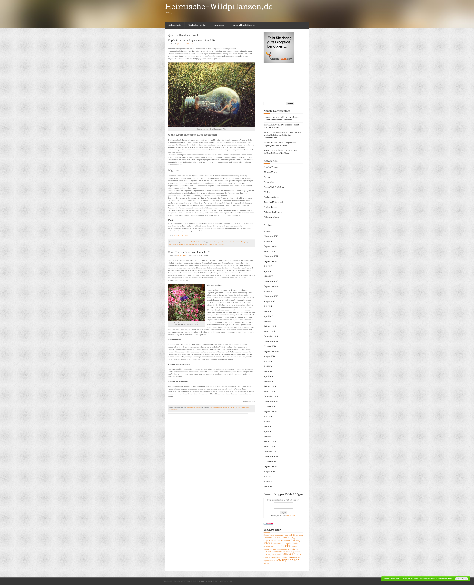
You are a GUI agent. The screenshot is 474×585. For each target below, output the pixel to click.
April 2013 (268, 432)
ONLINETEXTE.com (181, 236)
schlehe (266, 557)
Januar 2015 (269, 332)
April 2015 (268, 317)
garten (275, 543)
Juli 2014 (268, 362)
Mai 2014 (268, 372)
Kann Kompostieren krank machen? (189, 252)
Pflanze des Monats (273, 212)
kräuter (267, 551)
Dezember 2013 (271, 397)
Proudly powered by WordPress (176, 581)
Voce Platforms (225, 581)
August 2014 (269, 357)
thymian (284, 557)
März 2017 (268, 276)
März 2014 (268, 382)
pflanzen (288, 554)
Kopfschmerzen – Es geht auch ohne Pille (191, 41)
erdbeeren (286, 540)
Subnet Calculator (273, 143)
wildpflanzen (219, 244)
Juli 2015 (268, 307)
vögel (266, 561)
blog (293, 535)
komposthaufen (243, 407)
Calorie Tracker (272, 117)
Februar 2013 (270, 442)
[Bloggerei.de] (268, 523)
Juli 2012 (268, 477)
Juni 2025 (268, 232)
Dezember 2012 (271, 452)
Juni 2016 (268, 292)
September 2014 (271, 352)
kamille (266, 549)
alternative (213, 242)
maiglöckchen (285, 552)
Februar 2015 (270, 327)
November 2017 (271, 256)
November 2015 (271, 297)
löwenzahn (276, 552)
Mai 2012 (268, 487)
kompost (244, 242)
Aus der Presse (271, 167)
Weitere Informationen (445, 579)
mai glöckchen (295, 552)
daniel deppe (292, 538)
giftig (297, 543)
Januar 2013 (269, 447)
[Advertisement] (279, 81)
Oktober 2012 (270, 462)
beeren (288, 535)
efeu (272, 540)
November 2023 (271, 236)
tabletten (211, 244)
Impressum (219, 25)
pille (206, 244)
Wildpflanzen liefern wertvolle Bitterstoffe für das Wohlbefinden (282, 135)
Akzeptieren (461, 579)
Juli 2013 (268, 417)
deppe (267, 540)
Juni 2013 (268, 422)
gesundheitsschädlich (225, 242)
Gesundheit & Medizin (193, 242)
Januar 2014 (269, 392)
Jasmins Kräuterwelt (274, 202)
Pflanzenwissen (271, 217)
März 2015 (268, 322)
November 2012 (271, 457)
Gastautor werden (197, 25)
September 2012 (271, 467)
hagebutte (267, 546)
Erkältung (295, 540)
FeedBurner (290, 515)
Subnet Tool (269, 150)
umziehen (291, 557)
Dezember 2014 (271, 337)
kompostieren (173, 244)
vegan (297, 557)
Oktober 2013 (270, 407)
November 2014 (271, 342)
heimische (237, 242)
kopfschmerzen (194, 244)
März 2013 (268, 437)
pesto (279, 555)
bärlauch (277, 538)
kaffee (294, 546)
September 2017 (271, 262)
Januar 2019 (269, 252)
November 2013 (271, 402)
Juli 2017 (268, 266)
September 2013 (271, 412)
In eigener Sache (271, 197)
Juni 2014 (268, 367)
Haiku (267, 192)
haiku (272, 546)
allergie (212, 407)
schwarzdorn (273, 557)
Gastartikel (269, 182)
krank (202, 244)
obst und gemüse (270, 555)
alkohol (266, 535)
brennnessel (268, 538)
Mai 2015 (268, 312)
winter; (266, 563)
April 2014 (268, 377)
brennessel (299, 535)
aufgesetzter (279, 535)
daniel (284, 537)
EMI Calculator (271, 125)
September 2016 (271, 286)
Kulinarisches (270, 207)
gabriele (268, 543)
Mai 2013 (268, 427)
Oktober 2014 (270, 347)
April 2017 (268, 272)
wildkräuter (273, 560)
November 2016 (271, 282)
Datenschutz (174, 25)
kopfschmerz (183, 244)
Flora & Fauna (270, 172)
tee (278, 557)
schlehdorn (299, 555)
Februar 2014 (270, 387)
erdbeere (278, 540)
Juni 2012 (268, 482)
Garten (267, 177)
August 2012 (269, 472)
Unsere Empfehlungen (244, 25)
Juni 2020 (268, 242)
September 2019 (271, 246)
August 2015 (269, 302)
